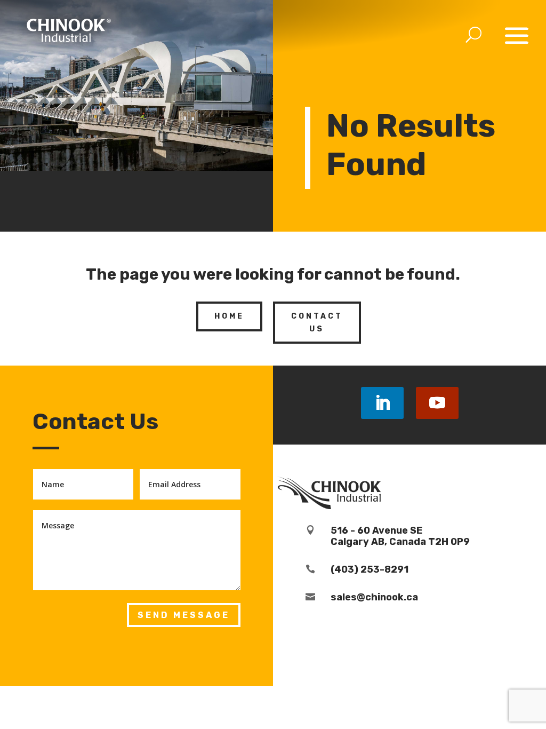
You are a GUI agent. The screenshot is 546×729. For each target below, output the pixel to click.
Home (229, 316)
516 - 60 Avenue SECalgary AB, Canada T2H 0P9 (400, 536)
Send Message (184, 615)
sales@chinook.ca (374, 597)
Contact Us (317, 323)
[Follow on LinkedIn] (382, 403)
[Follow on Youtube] (437, 403)
